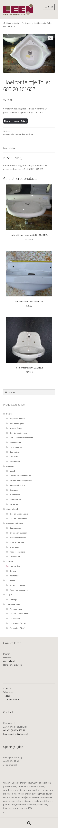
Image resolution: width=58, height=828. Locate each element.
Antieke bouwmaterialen (20, 475)
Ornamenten (15, 499)
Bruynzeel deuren (17, 418)
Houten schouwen (17, 585)
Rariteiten (14, 504)
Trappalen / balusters (19, 613)
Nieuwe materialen (18, 537)
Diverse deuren (16, 428)
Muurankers (15, 494)
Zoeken (29, 823)
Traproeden (15, 618)
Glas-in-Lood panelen (19, 514)
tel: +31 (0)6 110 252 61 (14, 730)
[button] (50, 38)
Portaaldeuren (16, 447)
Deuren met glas (17, 423)
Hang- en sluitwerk (14, 523)
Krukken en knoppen (18, 533)
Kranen (13, 571)
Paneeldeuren (15, 442)
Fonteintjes (27, 23)
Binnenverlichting (17, 485)
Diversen (10, 466)
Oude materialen (17, 542)
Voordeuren (15, 461)
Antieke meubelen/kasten (21, 480)
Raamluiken (15, 452)
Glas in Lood (9, 661)
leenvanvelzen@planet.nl (15, 733)
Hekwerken (14, 490)
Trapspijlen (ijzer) (17, 628)
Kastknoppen (15, 528)
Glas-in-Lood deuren (18, 433)
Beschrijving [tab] (9, 148)
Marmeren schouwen (19, 590)
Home (8, 23)
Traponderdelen (13, 604)
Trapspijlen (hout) (18, 623)
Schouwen (10, 580)
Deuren (9, 414)
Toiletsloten (15, 556)
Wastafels (14, 575)
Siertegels (14, 599)
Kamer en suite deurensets (21, 437)
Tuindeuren (15, 456)
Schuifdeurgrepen (17, 552)
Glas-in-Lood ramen (18, 518)
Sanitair (17, 23)
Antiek (12, 471)
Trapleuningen (16, 609)
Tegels (9, 594)
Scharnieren (15, 547)
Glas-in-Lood (12, 509)
